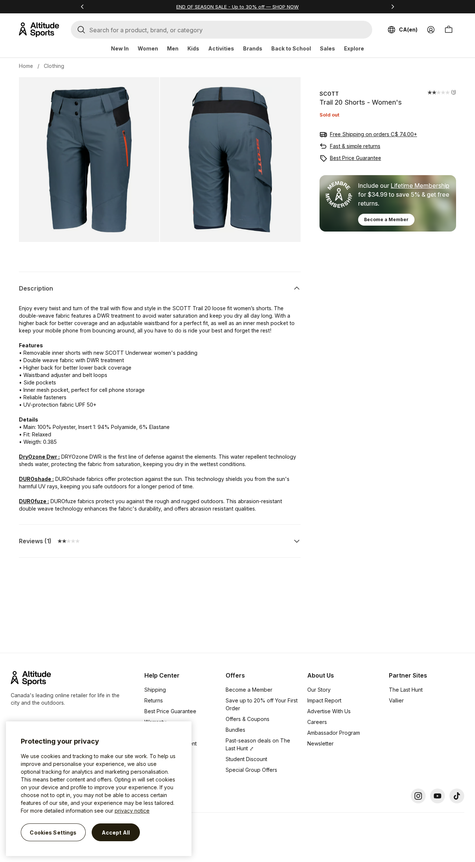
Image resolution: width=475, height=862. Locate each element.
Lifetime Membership (420, 185)
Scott (329, 94)
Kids (193, 48)
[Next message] (392, 6)
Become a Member (386, 219)
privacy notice (132, 810)
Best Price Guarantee (355, 158)
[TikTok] (456, 796)
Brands (252, 48)
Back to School (291, 48)
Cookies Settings (53, 832)
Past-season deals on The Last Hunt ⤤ (258, 744)
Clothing (54, 66)
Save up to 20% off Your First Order (262, 704)
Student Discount (246, 759)
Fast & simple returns (355, 146)
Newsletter (320, 743)
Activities (221, 48)
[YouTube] (437, 796)
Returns (153, 700)
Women (148, 48)
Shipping (155, 689)
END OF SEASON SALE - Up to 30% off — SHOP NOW (237, 7)
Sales (327, 48)
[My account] (430, 29)
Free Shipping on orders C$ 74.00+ (373, 134)
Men (172, 48)
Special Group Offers (251, 770)
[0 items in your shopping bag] (448, 29)
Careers (317, 722)
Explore (354, 48)
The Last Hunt (406, 689)
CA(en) (408, 29)
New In (120, 48)
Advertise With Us (329, 711)
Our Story (319, 689)
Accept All (116, 832)
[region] (98, 788)
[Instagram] (418, 796)
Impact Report (324, 700)
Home (26, 66)
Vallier (396, 700)
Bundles (235, 730)
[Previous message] (82, 6)
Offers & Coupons (247, 719)
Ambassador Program (333, 733)
